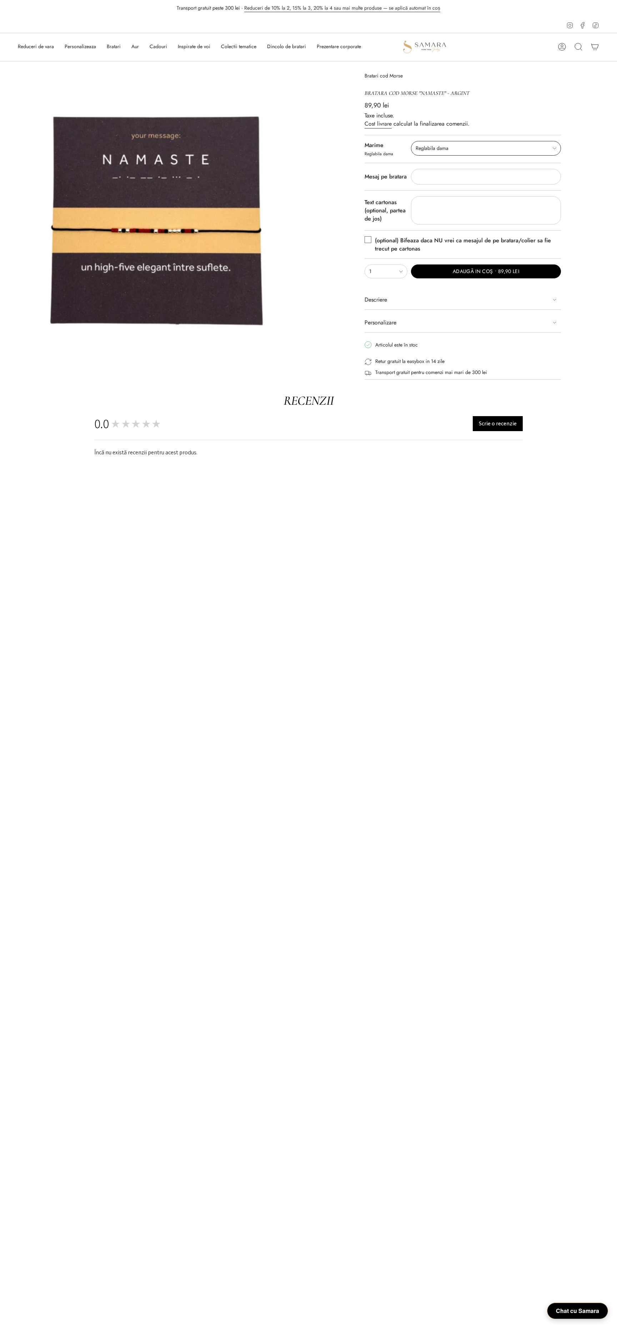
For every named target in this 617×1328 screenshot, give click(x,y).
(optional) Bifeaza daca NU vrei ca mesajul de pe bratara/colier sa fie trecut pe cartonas (463, 244)
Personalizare (380, 322)
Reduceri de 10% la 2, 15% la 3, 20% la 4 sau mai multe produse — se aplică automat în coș (342, 7)
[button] (113, 47)
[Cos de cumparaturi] (595, 47)
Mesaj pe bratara (386, 176)
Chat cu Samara (577, 1311)
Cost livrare (378, 124)
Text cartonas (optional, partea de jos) (385, 210)
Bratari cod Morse (384, 75)
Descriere (376, 300)
